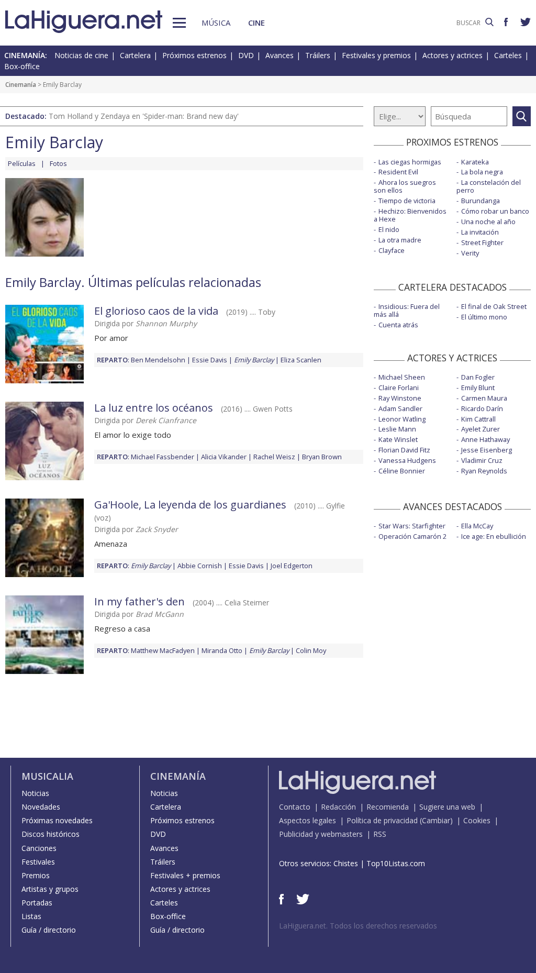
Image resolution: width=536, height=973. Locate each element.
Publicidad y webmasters (321, 834)
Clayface (391, 250)
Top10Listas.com (395, 863)
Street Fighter (482, 242)
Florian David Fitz (404, 450)
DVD (246, 55)
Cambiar (436, 820)
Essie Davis (209, 359)
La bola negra (482, 171)
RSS (379, 834)
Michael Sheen (401, 377)
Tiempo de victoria (407, 200)
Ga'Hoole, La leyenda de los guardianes (190, 504)
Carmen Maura (484, 398)
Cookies (476, 820)
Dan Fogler (478, 377)
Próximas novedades (57, 820)
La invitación (480, 232)
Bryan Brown (322, 456)
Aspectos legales (307, 820)
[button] (179, 23)
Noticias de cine (81, 55)
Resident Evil (398, 171)
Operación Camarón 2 (412, 536)
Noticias (35, 793)
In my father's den (139, 601)
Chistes (345, 863)
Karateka (475, 162)
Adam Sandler (400, 408)
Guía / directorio (48, 930)
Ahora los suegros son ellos (405, 186)
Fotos (58, 163)
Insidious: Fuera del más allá (407, 310)
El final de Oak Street (494, 306)
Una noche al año (488, 221)
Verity (470, 253)
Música (216, 22)
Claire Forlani (398, 387)
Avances (279, 55)
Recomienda (387, 807)
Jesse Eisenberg (486, 450)
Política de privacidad (382, 820)
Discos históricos (50, 834)
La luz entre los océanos (153, 408)
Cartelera (135, 55)
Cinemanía (20, 84)
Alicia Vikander (224, 456)
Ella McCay (477, 525)
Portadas (36, 903)
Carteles (508, 55)
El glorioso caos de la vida (156, 311)
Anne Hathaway (485, 439)
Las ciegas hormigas (409, 162)
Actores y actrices (452, 55)
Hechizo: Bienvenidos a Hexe (410, 215)
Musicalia (47, 776)
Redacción (338, 807)
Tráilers (317, 55)
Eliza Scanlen (301, 359)
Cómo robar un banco (495, 211)
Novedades (40, 807)
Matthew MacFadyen (163, 650)
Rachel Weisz (274, 456)
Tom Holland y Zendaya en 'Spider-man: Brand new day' (144, 116)
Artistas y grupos (50, 889)
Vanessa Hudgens (407, 460)
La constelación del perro (488, 186)
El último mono (484, 317)
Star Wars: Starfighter (411, 525)
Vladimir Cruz (481, 460)
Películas (22, 163)
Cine (256, 22)
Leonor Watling (402, 419)
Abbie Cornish (199, 565)
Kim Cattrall (478, 419)
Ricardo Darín (482, 408)
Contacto (294, 807)
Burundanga (480, 200)
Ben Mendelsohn (158, 359)
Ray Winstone (399, 398)
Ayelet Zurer (480, 429)
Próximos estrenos (194, 55)
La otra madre (399, 240)
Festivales (38, 862)
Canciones (39, 848)
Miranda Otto (222, 650)
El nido (388, 229)
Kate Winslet (398, 439)
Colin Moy (311, 650)
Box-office (22, 66)
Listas (31, 916)
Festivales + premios (185, 875)
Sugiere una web (447, 807)
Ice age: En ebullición (493, 536)
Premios (35, 875)
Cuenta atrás (398, 324)
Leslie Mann (397, 429)
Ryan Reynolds (484, 471)
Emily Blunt (478, 387)
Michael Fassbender (162, 456)
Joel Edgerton (291, 565)
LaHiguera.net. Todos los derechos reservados (358, 926)
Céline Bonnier (401, 471)
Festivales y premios (376, 55)
